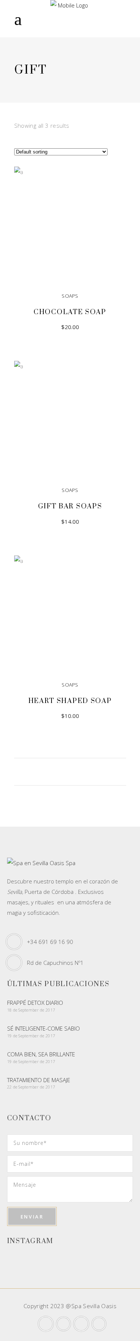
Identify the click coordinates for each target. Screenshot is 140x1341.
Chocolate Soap (70, 312)
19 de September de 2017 (31, 1035)
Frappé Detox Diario (35, 1002)
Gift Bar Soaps (70, 506)
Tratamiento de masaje (38, 1080)
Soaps (70, 295)
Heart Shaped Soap (70, 701)
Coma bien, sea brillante (41, 1054)
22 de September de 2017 (31, 1087)
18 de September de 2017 (31, 1010)
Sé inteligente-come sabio (43, 1028)
